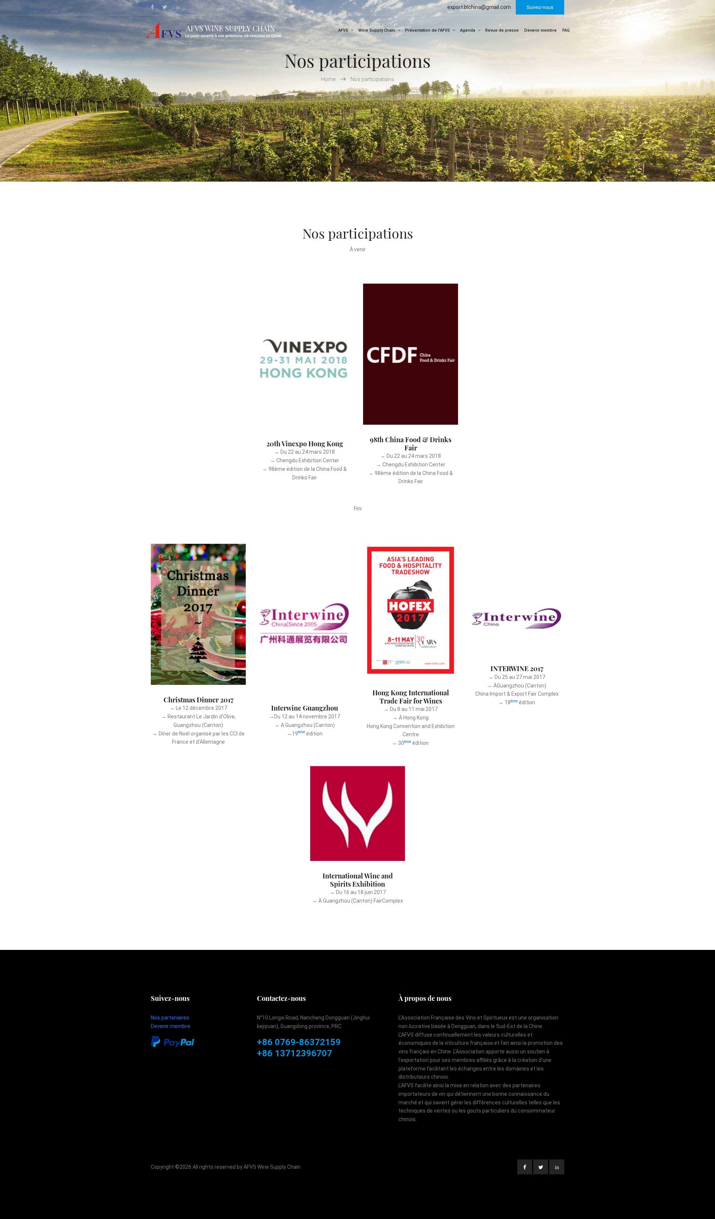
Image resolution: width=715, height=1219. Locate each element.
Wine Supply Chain (376, 30)
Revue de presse (502, 30)
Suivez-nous (540, 7)
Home (329, 79)
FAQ (566, 30)
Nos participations (372, 79)
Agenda (467, 30)
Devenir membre (540, 30)
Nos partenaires (170, 1018)
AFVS (343, 30)
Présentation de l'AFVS (427, 30)
